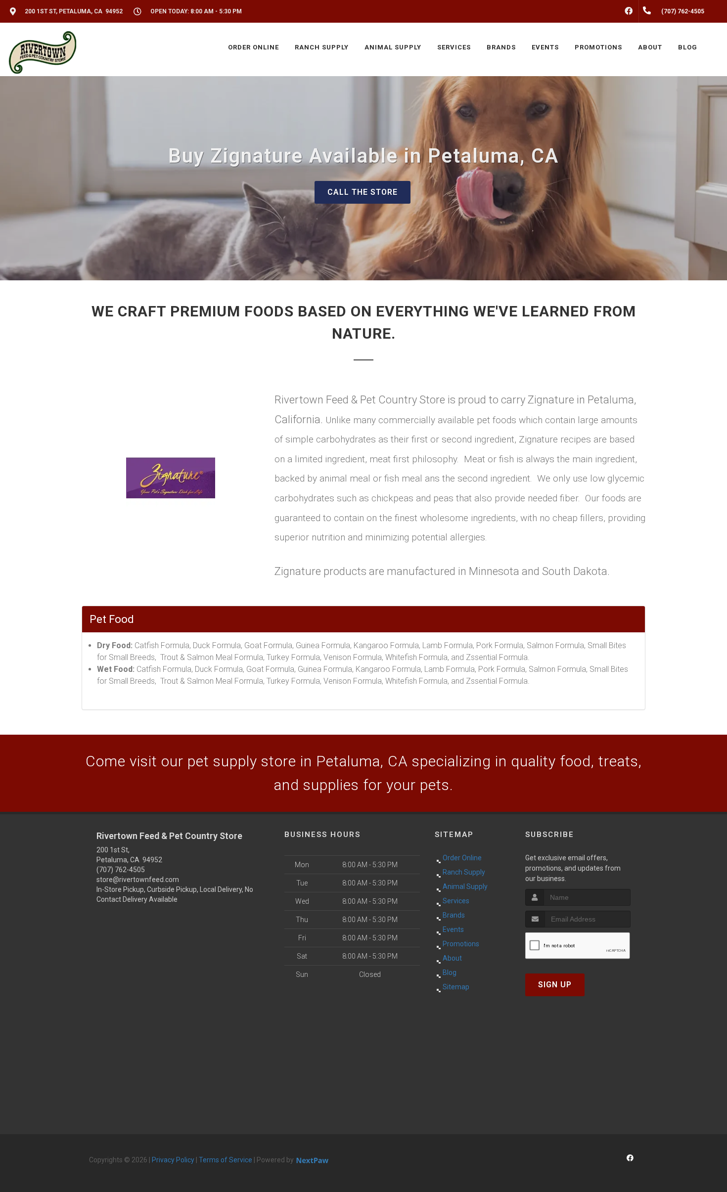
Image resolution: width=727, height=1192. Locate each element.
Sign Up (555, 984)
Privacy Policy (173, 1160)
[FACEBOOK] (628, 11)
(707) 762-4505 (120, 870)
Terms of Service (225, 1160)
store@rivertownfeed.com (137, 879)
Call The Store (362, 192)
